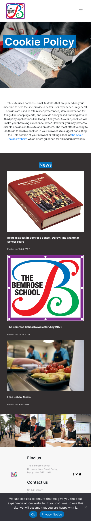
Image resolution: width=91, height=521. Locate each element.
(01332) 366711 (35, 490)
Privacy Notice (52, 514)
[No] (85, 507)
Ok (33, 514)
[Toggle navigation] (80, 11)
